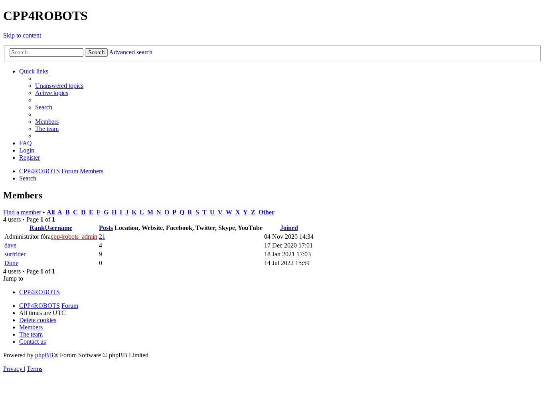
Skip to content (22, 35)
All (51, 212)
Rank (37, 227)
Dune (11, 262)
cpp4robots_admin (74, 236)
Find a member (22, 212)
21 (102, 236)
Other (266, 212)
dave (10, 245)
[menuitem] (59, 85)
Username (58, 227)
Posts (106, 227)
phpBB (44, 355)
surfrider (15, 254)
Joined (289, 227)
